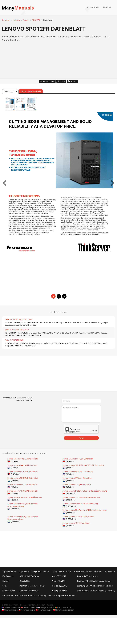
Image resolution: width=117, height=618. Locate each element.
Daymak (5, 581)
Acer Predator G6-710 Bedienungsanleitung (96, 590)
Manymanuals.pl (11, 610)
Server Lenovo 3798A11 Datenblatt (77, 478)
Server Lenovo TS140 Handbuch (76, 523)
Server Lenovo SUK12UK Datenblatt (22, 478)
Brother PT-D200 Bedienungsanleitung (93, 581)
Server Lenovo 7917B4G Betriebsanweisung (81, 497)
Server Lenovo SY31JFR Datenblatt (77, 484)
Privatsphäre (58, 571)
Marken (107, 7)
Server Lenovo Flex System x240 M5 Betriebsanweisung (22, 504)
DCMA (68, 571)
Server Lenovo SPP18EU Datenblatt (77, 471)
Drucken (73, 81)
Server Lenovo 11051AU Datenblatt (22, 459)
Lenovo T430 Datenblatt (87, 576)
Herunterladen (48, 81)
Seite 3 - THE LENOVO (14, 340)
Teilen (62, 81)
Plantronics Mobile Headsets (32, 586)
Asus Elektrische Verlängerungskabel (35, 595)
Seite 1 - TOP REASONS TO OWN (18, 319)
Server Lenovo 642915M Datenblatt (22, 471)
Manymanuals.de (30, 607)
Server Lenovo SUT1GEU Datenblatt (77, 459)
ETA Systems (7, 576)
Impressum (110, 571)
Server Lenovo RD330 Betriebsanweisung (80, 503)
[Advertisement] (58, 63)
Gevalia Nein (25, 581)
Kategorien (93, 7)
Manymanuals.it (64, 607)
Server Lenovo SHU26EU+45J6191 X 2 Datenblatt (83, 465)
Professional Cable (10, 595)
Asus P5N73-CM (59, 576)
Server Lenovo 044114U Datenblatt (22, 465)
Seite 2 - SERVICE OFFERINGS (17, 329)
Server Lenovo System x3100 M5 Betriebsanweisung (84, 491)
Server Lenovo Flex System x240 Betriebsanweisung (84, 510)
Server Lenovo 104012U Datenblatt (22, 491)
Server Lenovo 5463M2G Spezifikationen (24, 497)
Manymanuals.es (45, 610)
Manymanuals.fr (48, 607)
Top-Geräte (24, 571)
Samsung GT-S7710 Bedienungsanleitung (95, 586)
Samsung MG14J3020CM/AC (64, 595)
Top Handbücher (9, 571)
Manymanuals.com (12, 607)
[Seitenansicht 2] (112, 185)
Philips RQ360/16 (59, 586)
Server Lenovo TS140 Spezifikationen (78, 516)
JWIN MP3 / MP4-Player (29, 576)
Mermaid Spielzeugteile (30, 590)
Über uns (98, 571)
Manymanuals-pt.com (64, 610)
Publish (81, 438)
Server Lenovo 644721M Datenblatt (22, 484)
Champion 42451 (59, 590)
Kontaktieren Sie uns (83, 571)
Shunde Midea (8, 590)
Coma (4, 586)
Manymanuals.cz (28, 610)
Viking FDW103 (58, 581)
